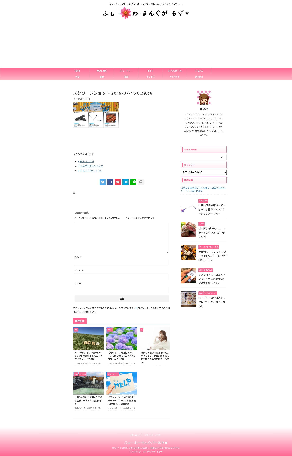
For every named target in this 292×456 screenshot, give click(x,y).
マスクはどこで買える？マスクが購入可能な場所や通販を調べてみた (211, 279)
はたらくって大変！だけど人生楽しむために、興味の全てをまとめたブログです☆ (146, 448)
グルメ (150, 71)
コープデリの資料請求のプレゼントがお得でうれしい (211, 302)
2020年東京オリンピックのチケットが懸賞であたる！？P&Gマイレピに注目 (88, 356)
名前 (78, 257)
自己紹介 (199, 77)
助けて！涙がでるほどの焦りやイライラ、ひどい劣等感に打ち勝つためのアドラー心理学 (155, 357)
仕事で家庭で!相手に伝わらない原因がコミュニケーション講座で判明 (203, 189)
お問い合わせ (135, 435)
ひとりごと (175, 77)
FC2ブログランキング (91, 170)
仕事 (126, 77)
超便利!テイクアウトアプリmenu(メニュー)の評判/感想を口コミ (212, 256)
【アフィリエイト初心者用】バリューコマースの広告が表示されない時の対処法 (122, 400)
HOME (77, 71)
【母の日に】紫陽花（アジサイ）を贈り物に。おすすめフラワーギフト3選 (122, 356)
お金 (78, 77)
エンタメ (151, 77)
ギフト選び (102, 71)
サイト (78, 283)
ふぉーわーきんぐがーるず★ (146, 442)
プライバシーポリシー (153, 435)
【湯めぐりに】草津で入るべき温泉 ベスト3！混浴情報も (88, 400)
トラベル (199, 71)
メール (79, 270)
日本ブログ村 (87, 161)
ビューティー (126, 71)
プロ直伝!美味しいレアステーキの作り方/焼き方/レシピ (212, 232)
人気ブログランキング (91, 166)
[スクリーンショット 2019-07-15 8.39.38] (125, 182)
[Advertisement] (146, 45)
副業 (102, 77)
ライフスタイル (175, 71)
